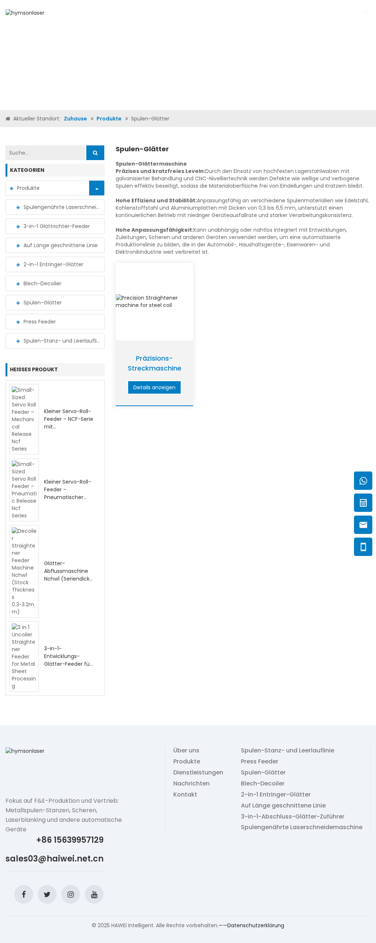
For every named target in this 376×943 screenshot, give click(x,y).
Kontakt (185, 795)
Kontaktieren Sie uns (250, 12)
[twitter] (47, 894)
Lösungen (165, 12)
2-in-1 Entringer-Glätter (53, 264)
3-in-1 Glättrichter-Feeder (57, 226)
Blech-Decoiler (42, 283)
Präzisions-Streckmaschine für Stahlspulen (154, 368)
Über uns (87, 12)
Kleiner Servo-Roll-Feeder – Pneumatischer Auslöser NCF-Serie (68, 493)
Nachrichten (199, 12)
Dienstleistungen (198, 773)
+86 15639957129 (70, 840)
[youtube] (94, 894)
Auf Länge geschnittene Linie (61, 245)
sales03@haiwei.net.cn (55, 858)
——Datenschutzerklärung (251, 925)
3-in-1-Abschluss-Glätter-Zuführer (292, 817)
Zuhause (60, 12)
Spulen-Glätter (43, 302)
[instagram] (70, 894)
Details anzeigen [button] (154, 387)
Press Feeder (40, 321)
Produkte (115, 12)
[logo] (25, 12)
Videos (140, 12)
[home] (9, 118)
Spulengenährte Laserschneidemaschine (62, 207)
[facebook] (23, 894)
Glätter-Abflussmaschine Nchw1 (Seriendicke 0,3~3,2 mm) (68, 575)
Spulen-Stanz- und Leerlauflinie (62, 340)
